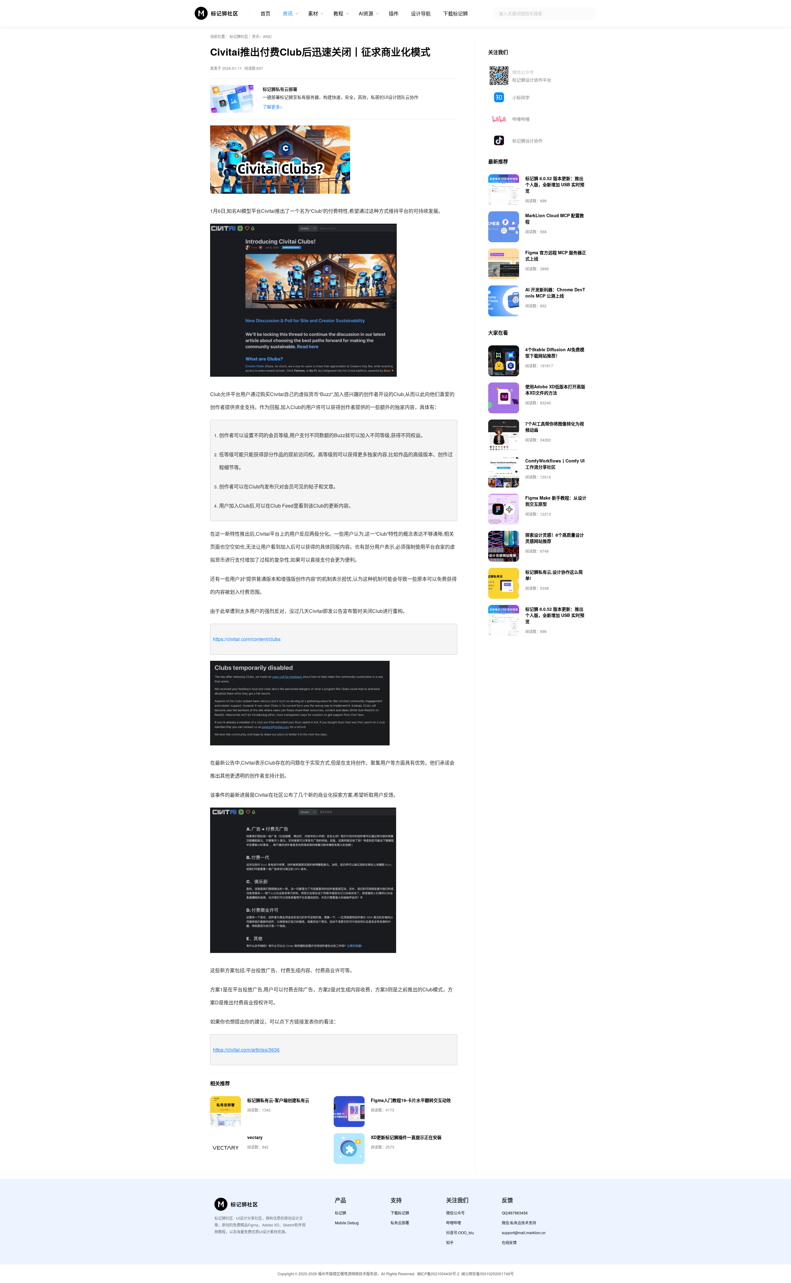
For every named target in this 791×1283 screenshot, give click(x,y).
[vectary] (225, 1148)
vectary (255, 1137)
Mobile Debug (347, 1222)
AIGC (267, 36)
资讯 (288, 13)
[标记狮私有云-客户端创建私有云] (225, 1111)
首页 (265, 13)
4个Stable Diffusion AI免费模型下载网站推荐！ (554, 352)
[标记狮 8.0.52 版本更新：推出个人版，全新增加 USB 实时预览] (503, 189)
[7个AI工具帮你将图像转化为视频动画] (503, 435)
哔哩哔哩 (521, 119)
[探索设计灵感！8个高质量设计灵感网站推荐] (503, 546)
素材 (313, 13)
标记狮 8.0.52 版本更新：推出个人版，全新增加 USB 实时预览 (554, 184)
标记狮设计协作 (527, 140)
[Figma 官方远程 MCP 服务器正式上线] (503, 263)
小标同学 (521, 97)
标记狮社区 (239, 36)
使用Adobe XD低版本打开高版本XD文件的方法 (555, 389)
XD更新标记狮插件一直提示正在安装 (406, 1137)
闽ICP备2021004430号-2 (438, 1273)
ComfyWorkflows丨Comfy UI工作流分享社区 (555, 464)
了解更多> (272, 106)
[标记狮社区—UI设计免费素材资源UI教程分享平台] (217, 13)
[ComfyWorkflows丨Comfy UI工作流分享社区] (503, 472)
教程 (338, 13)
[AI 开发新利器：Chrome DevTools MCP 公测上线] (503, 300)
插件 (394, 13)
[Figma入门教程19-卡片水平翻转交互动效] (349, 1111)
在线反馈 (509, 1242)
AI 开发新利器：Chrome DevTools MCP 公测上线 (555, 292)
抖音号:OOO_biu (460, 1232)
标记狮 (340, 1212)
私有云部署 (400, 1222)
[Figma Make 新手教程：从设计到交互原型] (503, 509)
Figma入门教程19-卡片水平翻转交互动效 (411, 1100)
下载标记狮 (455, 13)
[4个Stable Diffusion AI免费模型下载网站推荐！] (503, 360)
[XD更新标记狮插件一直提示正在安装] (349, 1148)
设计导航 (421, 13)
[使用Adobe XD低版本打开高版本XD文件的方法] (503, 397)
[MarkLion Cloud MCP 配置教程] (503, 226)
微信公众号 (455, 1212)
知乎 (450, 1242)
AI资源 (366, 13)
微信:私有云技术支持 (519, 1222)
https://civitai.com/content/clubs (247, 639)
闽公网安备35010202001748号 (487, 1273)
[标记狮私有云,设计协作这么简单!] (503, 583)
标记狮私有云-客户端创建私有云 (278, 1100)
